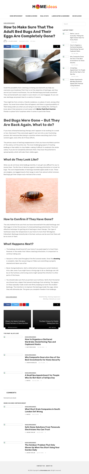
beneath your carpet (55, 299)
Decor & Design (77, 16)
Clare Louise (13, 41)
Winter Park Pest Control (45, 109)
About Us (49, 466)
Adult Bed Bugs (43, 296)
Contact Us (41, 466)
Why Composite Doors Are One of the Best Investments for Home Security (42, 358)
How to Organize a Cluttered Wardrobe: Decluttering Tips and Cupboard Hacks (40, 341)
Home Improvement (16, 16)
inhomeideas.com (45, 470)
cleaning (56, 258)
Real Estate (44, 16)
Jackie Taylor (31, 432)
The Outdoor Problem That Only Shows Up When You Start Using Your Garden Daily (42, 447)
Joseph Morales (32, 362)
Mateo (28, 380)
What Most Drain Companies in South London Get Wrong (42, 410)
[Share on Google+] (20, 46)
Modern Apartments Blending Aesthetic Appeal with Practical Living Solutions (76, 82)
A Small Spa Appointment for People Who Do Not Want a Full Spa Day (42, 376)
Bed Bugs (46, 299)
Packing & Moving (31, 16)
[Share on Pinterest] (24, 46)
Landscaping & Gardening (60, 16)
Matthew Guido (31, 347)
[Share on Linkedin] (27, 46)
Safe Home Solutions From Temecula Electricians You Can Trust (42, 428)
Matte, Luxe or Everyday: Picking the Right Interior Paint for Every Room (77, 36)
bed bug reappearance (54, 296)
